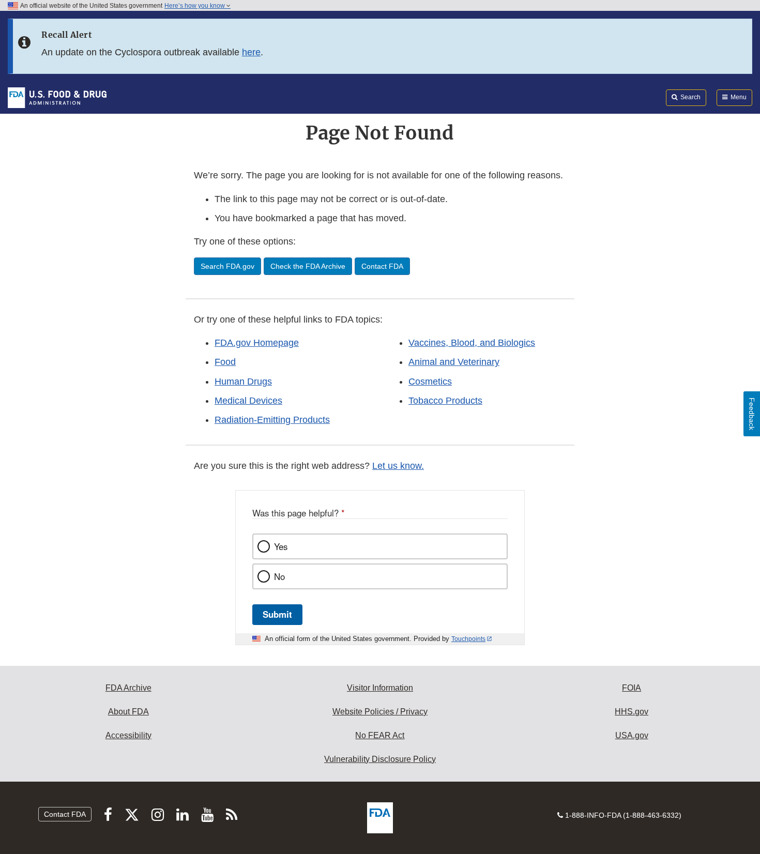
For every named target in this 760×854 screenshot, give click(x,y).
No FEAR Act (379, 735)
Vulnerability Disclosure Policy (380, 759)
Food (225, 362)
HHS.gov (631, 711)
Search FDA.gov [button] (227, 266)
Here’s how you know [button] (195, 5)
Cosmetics (430, 381)
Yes (280, 546)
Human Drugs (243, 381)
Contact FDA (65, 814)
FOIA (631, 687)
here (251, 52)
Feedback (752, 414)
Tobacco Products (445, 400)
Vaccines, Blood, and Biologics (471, 343)
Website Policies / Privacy (380, 711)
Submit (277, 614)
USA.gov (631, 735)
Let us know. (398, 466)
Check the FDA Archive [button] (307, 266)
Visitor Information (380, 687)
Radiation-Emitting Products (272, 420)
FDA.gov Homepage (257, 343)
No (279, 576)
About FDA (128, 711)
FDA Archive (128, 687)
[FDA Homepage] (57, 97)
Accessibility (128, 735)
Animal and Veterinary (453, 362)
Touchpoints (468, 639)
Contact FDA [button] (382, 266)
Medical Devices (248, 400)
